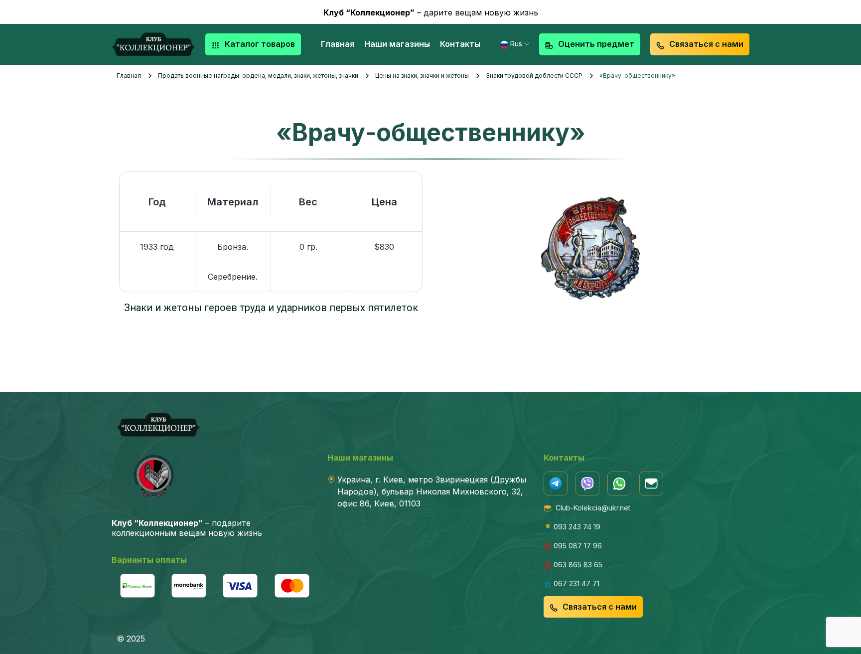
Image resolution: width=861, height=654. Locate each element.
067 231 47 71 (575, 583)
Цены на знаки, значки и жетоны (422, 75)
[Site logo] (153, 43)
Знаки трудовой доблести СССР (534, 75)
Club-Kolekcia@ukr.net (591, 507)
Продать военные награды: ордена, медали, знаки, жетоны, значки (258, 75)
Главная (129, 75)
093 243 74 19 (576, 526)
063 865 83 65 (577, 564)
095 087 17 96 (577, 545)
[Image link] (556, 483)
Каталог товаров (260, 44)
